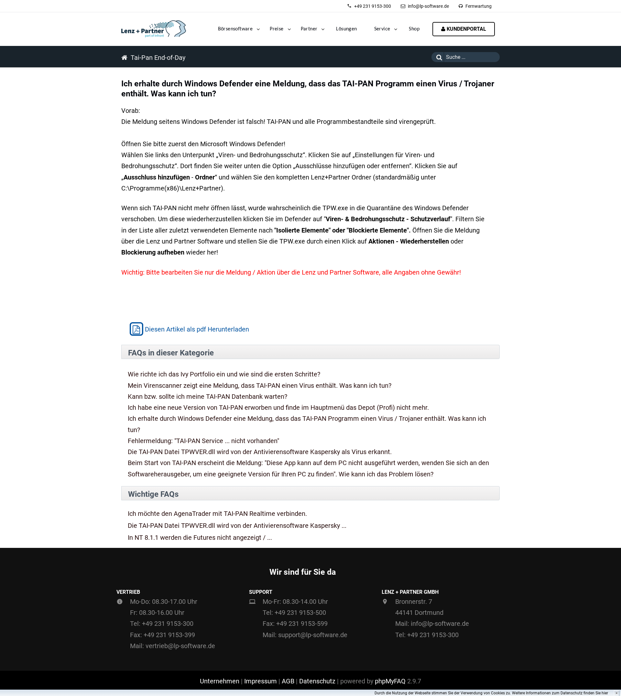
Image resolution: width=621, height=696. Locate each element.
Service (382, 29)
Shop (414, 29)
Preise (276, 29)
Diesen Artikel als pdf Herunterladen (197, 329)
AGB (288, 681)
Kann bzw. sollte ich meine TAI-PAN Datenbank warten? (207, 396)
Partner (309, 29)
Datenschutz (317, 681)
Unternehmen (219, 681)
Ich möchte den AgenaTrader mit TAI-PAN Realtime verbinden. (217, 513)
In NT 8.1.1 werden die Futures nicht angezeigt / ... (200, 537)
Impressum (260, 681)
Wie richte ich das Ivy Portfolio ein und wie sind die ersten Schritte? (224, 374)
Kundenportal (465, 29)
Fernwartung (478, 6)
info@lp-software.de (428, 6)
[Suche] (437, 57)
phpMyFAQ (390, 681)
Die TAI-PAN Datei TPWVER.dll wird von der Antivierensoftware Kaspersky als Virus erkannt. (260, 452)
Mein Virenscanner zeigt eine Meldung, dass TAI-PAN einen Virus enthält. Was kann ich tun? (259, 385)
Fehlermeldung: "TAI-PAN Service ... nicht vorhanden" (203, 441)
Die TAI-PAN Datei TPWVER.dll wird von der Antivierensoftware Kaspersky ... (237, 525)
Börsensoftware (235, 29)
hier (605, 693)
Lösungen (346, 29)
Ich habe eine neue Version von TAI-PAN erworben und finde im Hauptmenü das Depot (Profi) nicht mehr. (278, 407)
